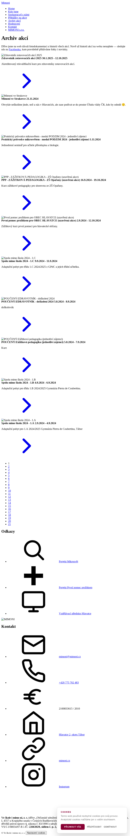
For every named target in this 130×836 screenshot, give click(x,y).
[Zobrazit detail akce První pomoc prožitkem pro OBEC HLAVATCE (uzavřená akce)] (26, 255)
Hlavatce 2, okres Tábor (72, 734)
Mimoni (5, 2)
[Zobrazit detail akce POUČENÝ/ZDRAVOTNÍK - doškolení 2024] (26, 336)
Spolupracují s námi (18, 14)
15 (9, 505)
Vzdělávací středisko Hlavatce (75, 613)
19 (9, 518)
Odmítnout (110, 827)
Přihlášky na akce (17, 17)
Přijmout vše (72, 827)
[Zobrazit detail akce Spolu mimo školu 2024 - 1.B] (26, 417)
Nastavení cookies (36, 833)
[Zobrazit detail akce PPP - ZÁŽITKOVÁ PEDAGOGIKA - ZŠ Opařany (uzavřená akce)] (26, 214)
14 (9, 502)
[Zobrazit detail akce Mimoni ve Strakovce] (26, 133)
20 (9, 521)
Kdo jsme (13, 11)
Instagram (64, 786)
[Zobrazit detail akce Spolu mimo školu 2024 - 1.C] (26, 295)
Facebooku (15, 49)
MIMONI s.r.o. (16, 29)
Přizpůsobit (94, 827)
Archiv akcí (14, 20)
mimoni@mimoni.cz (70, 656)
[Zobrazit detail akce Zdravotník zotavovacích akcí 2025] (26, 92)
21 (9, 524)
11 (9, 493)
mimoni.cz (64, 760)
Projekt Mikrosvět (68, 561)
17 (9, 512)
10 (9, 490)
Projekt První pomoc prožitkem (75, 587)
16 (9, 509)
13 (9, 499)
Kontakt (12, 26)
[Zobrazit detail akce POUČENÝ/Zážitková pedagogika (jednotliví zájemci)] (26, 376)
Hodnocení (14, 23)
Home (11, 8)
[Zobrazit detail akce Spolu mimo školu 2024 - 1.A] (26, 457)
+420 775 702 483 (69, 682)
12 (9, 496)
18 (9, 515)
